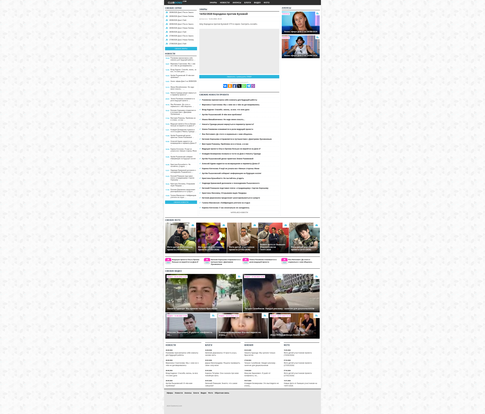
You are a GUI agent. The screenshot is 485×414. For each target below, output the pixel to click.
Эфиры (203, 9)
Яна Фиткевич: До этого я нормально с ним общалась (182, 105)
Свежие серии (173, 8)
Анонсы (286, 8)
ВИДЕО (257, 2)
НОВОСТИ (225, 2)
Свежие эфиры (181, 48)
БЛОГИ (247, 2)
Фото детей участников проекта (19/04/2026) (298, 354)
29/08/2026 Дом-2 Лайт (178, 20)
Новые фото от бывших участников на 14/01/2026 (300, 384)
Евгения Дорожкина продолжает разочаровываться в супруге (183, 190)
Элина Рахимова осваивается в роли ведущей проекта (183, 100)
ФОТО (267, 2)
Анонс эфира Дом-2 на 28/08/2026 (184, 82)
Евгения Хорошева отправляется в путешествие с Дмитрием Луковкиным (183, 112)
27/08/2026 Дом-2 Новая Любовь (181, 40)
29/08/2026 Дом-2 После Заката (181, 12)
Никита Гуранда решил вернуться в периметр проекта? (183, 94)
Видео (203, 393)
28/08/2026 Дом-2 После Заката (181, 24)
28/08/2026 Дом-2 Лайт (178, 32)
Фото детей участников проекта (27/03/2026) (298, 364)
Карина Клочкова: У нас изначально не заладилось (225, 207)
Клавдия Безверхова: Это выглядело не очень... (261, 384)
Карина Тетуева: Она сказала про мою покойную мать (222, 374)
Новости (170, 54)
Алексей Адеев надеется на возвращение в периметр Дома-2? (184, 143)
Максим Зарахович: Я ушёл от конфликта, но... (257, 374)
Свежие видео (173, 271)
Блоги (208, 345)
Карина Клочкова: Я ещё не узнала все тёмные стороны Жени (184, 151)
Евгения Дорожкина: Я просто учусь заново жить (221, 354)
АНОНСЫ (237, 2)
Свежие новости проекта (214, 95)
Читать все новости (239, 212)
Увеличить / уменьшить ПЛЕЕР (239, 76)
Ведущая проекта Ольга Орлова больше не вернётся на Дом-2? (183, 125)
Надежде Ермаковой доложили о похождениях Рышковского (183, 171)
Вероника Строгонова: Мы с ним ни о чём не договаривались (183, 65)
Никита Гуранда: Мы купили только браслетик (259, 354)
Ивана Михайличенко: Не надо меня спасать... (182, 88)
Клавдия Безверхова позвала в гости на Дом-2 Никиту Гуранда (184, 130)
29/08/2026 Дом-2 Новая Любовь (181, 16)
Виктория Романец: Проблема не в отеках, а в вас (183, 119)
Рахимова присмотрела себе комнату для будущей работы (183, 59)
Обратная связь (222, 393)
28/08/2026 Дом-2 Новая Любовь (181, 28)
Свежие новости (181, 202)
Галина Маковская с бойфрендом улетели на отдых (183, 196)
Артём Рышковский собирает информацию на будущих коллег (183, 158)
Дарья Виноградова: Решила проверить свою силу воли (222, 364)
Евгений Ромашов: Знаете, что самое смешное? (221, 384)
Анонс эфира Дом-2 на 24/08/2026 (300, 55)
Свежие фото (173, 220)
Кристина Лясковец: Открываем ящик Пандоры (183, 185)
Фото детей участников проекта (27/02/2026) (298, 374)
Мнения (248, 345)
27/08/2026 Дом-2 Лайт (178, 44)
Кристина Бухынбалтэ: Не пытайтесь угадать (180, 165)
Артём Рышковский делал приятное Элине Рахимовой (182, 136)
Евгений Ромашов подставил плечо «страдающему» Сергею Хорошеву (182, 178)
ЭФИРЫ (213, 2)
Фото (287, 345)
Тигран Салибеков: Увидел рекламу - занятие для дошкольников (260, 364)
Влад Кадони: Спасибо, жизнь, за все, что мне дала (183, 70)
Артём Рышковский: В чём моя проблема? (182, 76)
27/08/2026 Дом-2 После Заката (181, 36)
